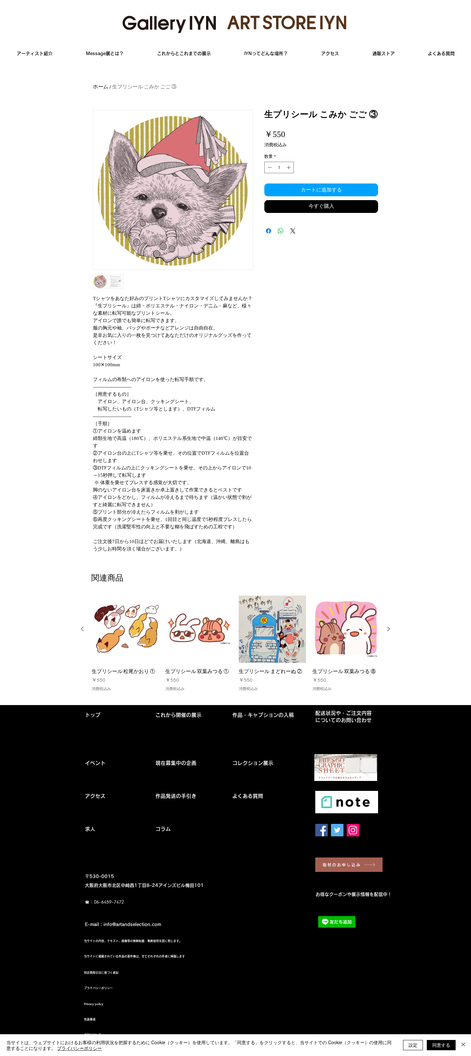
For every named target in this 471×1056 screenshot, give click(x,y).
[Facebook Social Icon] (321, 830)
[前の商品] (82, 629)
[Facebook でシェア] (268, 231)
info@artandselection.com (132, 924)
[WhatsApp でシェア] (281, 231)
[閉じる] (463, 1045)
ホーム (100, 86)
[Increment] (289, 167)
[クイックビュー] (125, 629)
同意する (441, 1045)
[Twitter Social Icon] (337, 830)
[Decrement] (269, 167)
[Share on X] (293, 231)
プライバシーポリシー (79, 1048)
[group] (235, 647)
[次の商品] (388, 629)
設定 (413, 1045)
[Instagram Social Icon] (353, 830)
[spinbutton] (279, 167)
